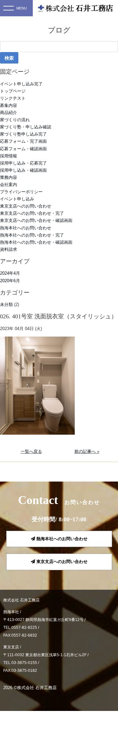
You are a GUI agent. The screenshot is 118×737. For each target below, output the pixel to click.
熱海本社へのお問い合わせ (25, 227)
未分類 (6, 304)
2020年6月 (10, 280)
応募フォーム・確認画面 (23, 148)
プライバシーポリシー (21, 191)
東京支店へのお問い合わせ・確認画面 (36, 220)
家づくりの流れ (15, 119)
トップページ (13, 91)
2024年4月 (10, 273)
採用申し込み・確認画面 (23, 170)
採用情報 (8, 155)
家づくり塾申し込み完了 (23, 134)
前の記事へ (85, 451)
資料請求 (8, 249)
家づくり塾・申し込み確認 (25, 126)
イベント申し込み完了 (21, 83)
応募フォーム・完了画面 (23, 141)
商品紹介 (8, 112)
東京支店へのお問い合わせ (25, 206)
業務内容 (8, 177)
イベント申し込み (17, 198)
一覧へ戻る (31, 451)
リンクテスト (13, 98)
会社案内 (8, 184)
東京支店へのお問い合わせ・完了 (32, 213)
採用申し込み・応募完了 (23, 163)
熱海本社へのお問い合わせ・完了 (32, 235)
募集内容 (8, 105)
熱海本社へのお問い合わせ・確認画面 (36, 242)
